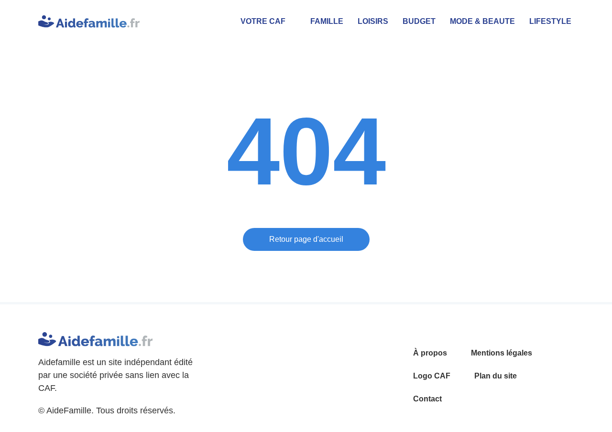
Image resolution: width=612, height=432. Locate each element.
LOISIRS (373, 21)
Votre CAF (262, 21)
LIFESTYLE (550, 21)
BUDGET (419, 21)
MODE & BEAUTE (482, 21)
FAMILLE (326, 21)
